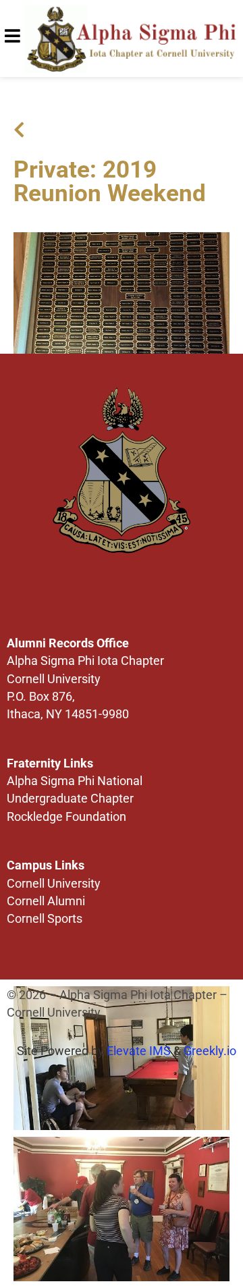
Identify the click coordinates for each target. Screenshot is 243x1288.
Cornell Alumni (46, 901)
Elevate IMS (139, 1051)
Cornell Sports (44, 918)
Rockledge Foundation (66, 817)
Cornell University (54, 883)
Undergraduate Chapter (70, 798)
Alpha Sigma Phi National (74, 781)
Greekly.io (210, 1051)
